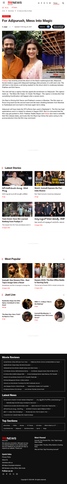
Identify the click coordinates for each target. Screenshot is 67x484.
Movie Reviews (11, 357)
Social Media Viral (8, 428)
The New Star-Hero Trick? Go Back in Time (36, 412)
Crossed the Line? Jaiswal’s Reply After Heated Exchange (18, 415)
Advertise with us (7, 462)
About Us (5, 460)
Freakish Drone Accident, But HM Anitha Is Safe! (15, 406)
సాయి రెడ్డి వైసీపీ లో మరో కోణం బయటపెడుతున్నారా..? (49, 399)
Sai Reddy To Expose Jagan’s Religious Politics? (38, 409)
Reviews (22, 425)
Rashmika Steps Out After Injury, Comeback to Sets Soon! (21, 402)
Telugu (55, 3)
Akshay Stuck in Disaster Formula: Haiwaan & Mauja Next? (18, 399)
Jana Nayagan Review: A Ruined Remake (14, 386)
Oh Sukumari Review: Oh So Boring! (12, 389)
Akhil (5, 27)
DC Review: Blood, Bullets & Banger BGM (13, 374)
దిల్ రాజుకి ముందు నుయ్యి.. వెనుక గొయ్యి (13, 409)
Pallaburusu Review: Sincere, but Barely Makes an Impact (45, 362)
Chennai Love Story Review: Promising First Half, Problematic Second (21, 383)
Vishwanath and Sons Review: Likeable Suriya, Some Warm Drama (20, 368)
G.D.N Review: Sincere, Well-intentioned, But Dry (15, 371)
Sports (38, 428)
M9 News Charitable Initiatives (11, 465)
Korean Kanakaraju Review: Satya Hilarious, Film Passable (42, 374)
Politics (15, 425)
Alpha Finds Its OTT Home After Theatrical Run (43, 406)
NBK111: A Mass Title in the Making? (13, 412)
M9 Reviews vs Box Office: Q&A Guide (13, 468)
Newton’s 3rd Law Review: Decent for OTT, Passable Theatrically (19, 377)
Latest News (9, 395)
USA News (39, 425)
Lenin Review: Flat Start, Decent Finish (34, 389)
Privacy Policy (6, 457)
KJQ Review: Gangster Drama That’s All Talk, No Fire (44, 371)
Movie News (11, 11)
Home (3, 11)
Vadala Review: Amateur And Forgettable (38, 386)
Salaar (47, 114)
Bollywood (18, 428)
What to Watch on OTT (50, 425)
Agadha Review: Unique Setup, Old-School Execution (16, 365)
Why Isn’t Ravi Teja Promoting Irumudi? (47, 449)
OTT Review (30, 425)
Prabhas (5, 81)
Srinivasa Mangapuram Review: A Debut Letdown (16, 380)
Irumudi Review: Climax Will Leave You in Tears (15, 362)
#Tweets (14, 7)
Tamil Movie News (29, 428)
